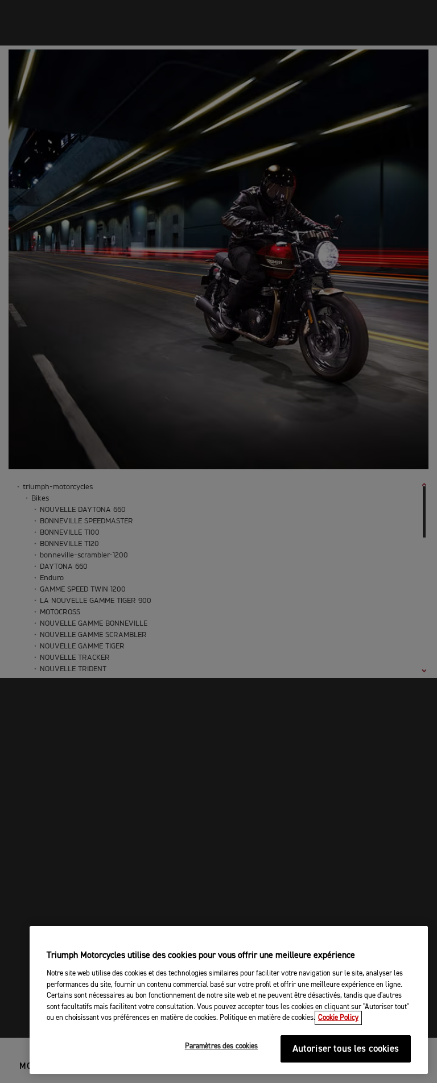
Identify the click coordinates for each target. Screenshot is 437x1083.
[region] (229, 1000)
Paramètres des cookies (221, 1046)
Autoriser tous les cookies (345, 1049)
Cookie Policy (338, 1018)
